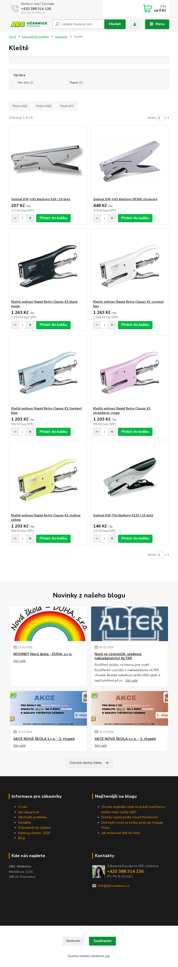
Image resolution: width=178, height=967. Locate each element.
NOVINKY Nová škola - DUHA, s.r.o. (42, 654)
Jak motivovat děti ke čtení (121, 833)
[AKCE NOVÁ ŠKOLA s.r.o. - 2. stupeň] (48, 708)
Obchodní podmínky (32, 817)
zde (107, 956)
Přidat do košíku (53, 218)
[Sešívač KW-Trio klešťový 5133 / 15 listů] (130, 477)
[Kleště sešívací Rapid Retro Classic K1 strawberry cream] (130, 370)
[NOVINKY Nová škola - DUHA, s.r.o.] (48, 623)
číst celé (19, 661)
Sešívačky (61, 37)
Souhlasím (102, 941)
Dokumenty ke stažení (34, 827)
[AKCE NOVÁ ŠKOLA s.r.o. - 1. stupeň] (129, 708)
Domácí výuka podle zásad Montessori (130, 817)
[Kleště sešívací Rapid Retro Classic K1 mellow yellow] (48, 477)
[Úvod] (29, 24)
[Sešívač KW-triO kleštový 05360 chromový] (130, 161)
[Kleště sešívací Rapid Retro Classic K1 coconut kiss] (130, 264)
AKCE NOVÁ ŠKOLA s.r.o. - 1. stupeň (125, 739)
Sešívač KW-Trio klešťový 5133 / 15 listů (123, 515)
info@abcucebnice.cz (114, 886)
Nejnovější (20, 106)
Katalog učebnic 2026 (34, 833)
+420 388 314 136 (36, 8)
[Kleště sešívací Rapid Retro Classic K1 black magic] (48, 264)
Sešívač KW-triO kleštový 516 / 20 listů (40, 199)
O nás (22, 807)
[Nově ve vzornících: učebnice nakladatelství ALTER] (129, 623)
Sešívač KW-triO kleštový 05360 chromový (125, 199)
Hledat (115, 24)
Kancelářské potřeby (35, 37)
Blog (21, 838)
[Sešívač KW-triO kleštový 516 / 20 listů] (48, 161)
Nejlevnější (44, 106)
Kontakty (24, 822)
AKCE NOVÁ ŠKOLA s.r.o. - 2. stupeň (44, 739)
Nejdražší (67, 106)
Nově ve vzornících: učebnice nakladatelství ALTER (118, 656)
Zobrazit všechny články (86, 763)
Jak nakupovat (28, 812)
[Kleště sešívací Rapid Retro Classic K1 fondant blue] (48, 370)
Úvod (12, 37)
